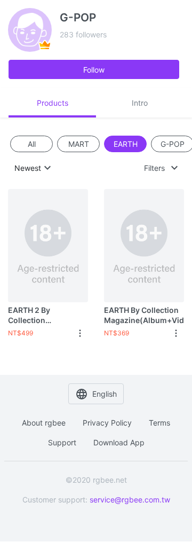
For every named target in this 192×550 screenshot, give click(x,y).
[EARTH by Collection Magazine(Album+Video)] (144, 245)
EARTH (126, 143)
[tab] (52, 102)
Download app (119, 442)
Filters (154, 167)
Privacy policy (107, 422)
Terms (159, 422)
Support (62, 442)
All (32, 143)
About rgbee (44, 422)
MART (78, 143)
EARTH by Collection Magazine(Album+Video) (144, 314)
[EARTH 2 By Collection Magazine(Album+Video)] (48, 245)
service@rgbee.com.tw (130, 499)
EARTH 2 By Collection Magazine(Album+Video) (48, 315)
